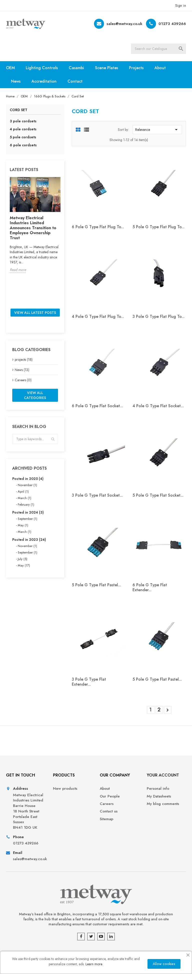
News (15, 81)
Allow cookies (164, 964)
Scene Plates (106, 68)
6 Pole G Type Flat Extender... (149, 587)
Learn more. (94, 964)
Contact (75, 81)
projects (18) (23, 359)
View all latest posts (35, 312)
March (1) (24, 498)
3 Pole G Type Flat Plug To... (158, 316)
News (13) (22, 369)
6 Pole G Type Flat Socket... (97, 406)
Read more (18, 269)
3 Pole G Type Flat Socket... (97, 495)
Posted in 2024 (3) (28, 512)
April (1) (23, 491)
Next (167, 710)
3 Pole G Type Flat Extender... (89, 681)
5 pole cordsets (23, 137)
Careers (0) (23, 380)
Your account (163, 775)
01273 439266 (172, 23)
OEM (10, 68)
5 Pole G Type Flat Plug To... (158, 227)
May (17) (24, 565)
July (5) (22, 559)
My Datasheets (159, 796)
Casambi (76, 68)
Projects (136, 68)
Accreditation (44, 81)
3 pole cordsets (23, 121)
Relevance (157, 130)
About (160, 68)
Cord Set (18, 110)
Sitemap (106, 819)
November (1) (27, 485)
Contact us (109, 811)
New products (65, 788)
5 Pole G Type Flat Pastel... (96, 585)
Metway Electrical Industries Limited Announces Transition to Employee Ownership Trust (33, 228)
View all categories (35, 395)
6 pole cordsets (23, 145)
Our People (110, 796)
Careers (107, 803)
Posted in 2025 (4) (28, 478)
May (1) (23, 525)
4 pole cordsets (23, 129)
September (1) (27, 518)
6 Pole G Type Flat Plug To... (98, 227)
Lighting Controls (42, 68)
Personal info (158, 788)
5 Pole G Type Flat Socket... (158, 495)
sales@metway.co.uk (124, 23)
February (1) (26, 504)
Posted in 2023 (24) (29, 539)
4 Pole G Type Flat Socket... (158, 406)
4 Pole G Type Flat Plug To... (98, 316)
